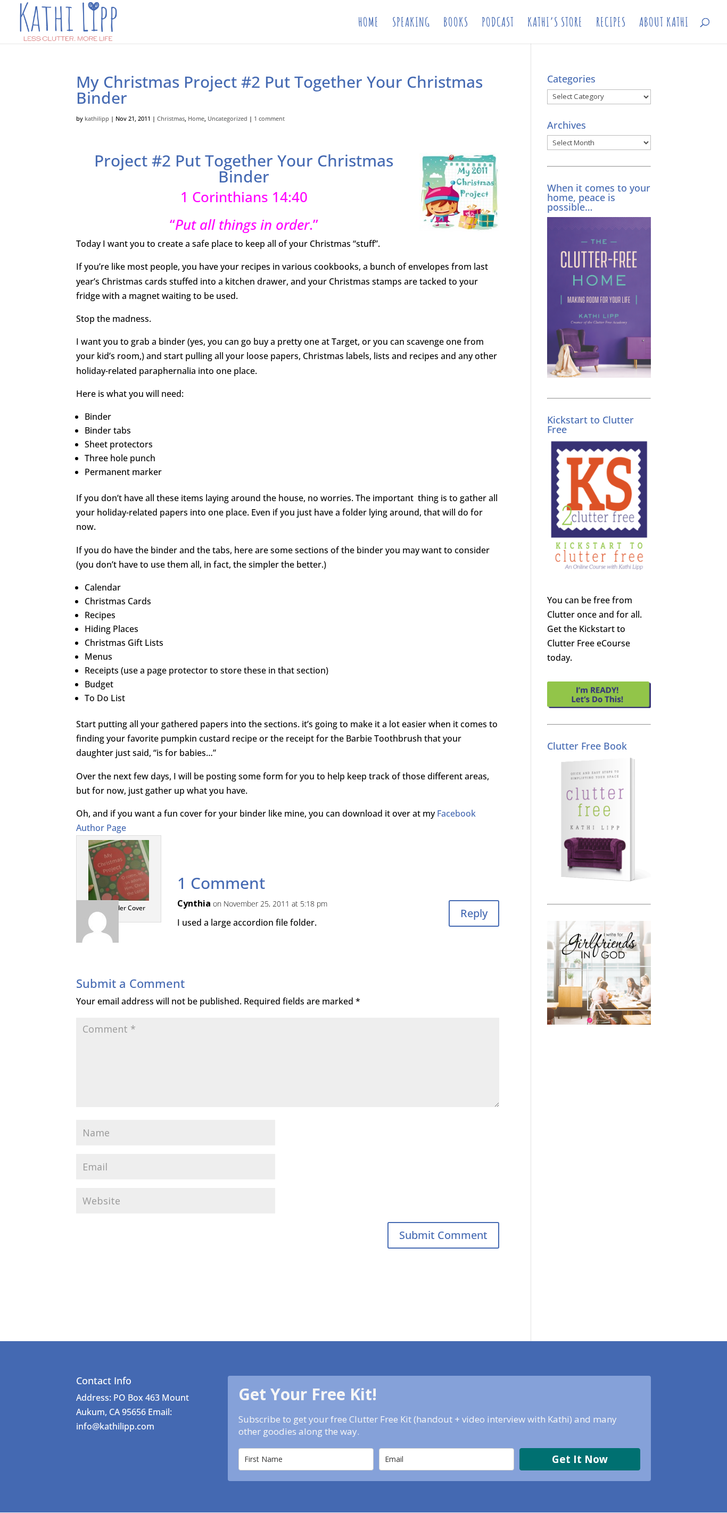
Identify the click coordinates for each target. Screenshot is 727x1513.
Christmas (171, 118)
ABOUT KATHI (664, 24)
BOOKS (455, 24)
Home (196, 118)
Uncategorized (227, 118)
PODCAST (498, 24)
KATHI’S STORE (555, 24)
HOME (368, 24)
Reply (474, 913)
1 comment (269, 118)
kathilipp (97, 118)
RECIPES (611, 24)
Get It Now (580, 1459)
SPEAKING (411, 24)
